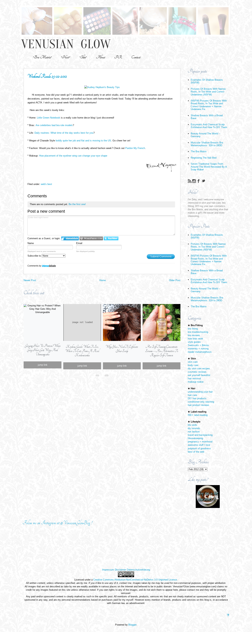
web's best (46, 184)
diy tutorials (194, 428)
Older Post (174, 280)
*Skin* (83, 57)
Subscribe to (34, 255)
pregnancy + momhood (200, 441)
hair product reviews (198, 405)
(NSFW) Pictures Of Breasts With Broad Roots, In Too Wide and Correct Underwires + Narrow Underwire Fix (209, 105)
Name (30, 243)
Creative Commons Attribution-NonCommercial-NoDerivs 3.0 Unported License (135, 579)
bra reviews (194, 335)
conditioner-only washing (201, 401)
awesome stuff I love (199, 445)
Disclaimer (120, 569)
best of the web (196, 451)
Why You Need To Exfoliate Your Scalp (122, 349)
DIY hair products (197, 398)
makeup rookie (195, 381)
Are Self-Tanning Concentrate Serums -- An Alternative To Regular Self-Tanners (161, 351)
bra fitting (193, 328)
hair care (192, 395)
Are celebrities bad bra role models (54, 125)
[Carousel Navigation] (102, 374)
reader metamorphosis (200, 352)
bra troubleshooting (198, 332)
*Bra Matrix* (42, 57)
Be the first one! (77, 204)
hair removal (194, 378)
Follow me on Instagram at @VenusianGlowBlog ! (57, 523)
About (100, 57)
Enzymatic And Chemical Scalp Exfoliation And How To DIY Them (209, 126)
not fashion (194, 431)
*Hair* (65, 57)
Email (79, 243)
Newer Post (30, 280)
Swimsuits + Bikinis (198, 345)
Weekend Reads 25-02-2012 (47, 76)
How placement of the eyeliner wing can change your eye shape (73, 155)
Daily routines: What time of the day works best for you (63, 132)
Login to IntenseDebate (70, 238)
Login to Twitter (111, 238)
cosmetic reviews (197, 371)
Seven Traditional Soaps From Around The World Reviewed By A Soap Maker (209, 166)
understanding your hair (200, 391)
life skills (192, 425)
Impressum (108, 569)
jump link (42, 364)
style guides (194, 342)
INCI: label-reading (198, 415)
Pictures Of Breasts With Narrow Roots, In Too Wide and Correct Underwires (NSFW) (208, 91)
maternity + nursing (198, 348)
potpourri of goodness (199, 448)
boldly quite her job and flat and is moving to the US (83, 140)
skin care (193, 361)
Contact (135, 57)
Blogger (132, 624)
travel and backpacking (200, 435)
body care (193, 365)
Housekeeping (195, 438)
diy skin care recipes (199, 368)
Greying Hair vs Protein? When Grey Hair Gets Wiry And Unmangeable (42, 350)
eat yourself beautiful (199, 375)
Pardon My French (135, 148)
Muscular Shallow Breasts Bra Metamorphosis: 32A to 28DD (207, 144)
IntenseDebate (49, 265)
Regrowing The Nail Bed (203, 157)
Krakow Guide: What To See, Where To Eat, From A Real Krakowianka (82, 351)
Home (102, 280)
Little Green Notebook (48, 117)
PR (118, 57)
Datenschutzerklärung (138, 569)
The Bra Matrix (199, 151)
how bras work (195, 338)
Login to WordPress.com (91, 238)
